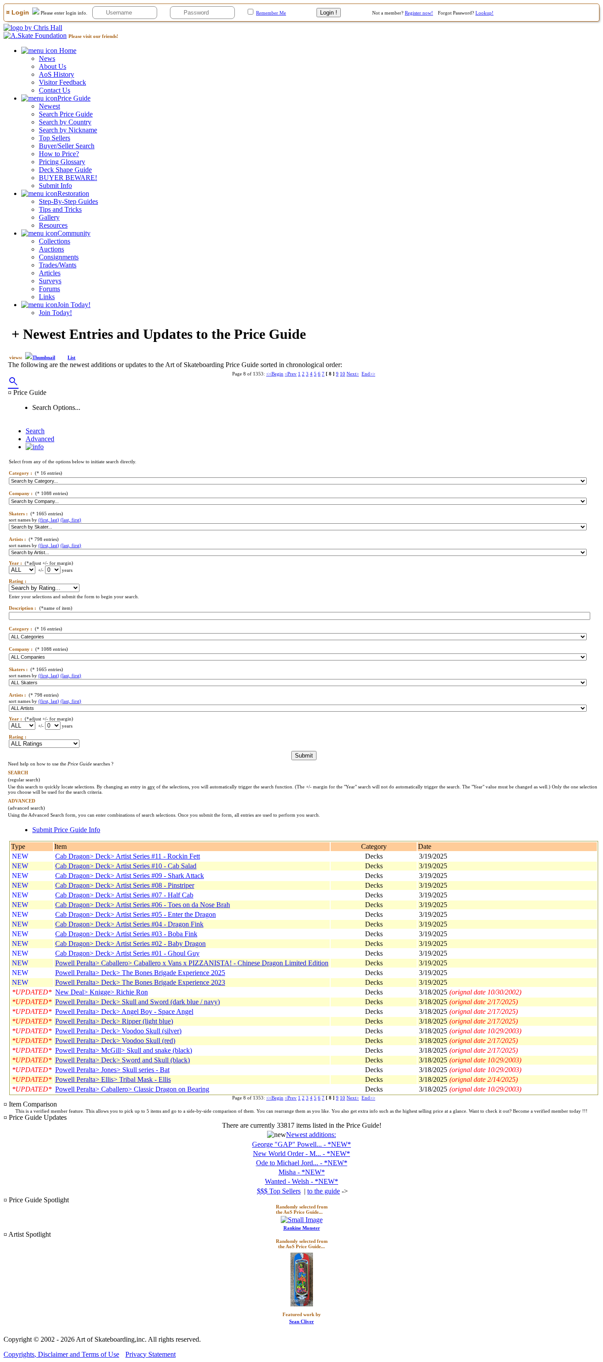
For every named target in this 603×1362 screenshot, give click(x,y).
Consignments (59, 257)
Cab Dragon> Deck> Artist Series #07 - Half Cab (124, 895)
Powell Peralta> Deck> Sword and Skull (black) (122, 1060)
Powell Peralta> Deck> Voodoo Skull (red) (115, 1040)
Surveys (50, 281)
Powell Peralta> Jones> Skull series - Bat (112, 1069)
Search (35, 431)
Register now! (419, 12)
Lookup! (484, 12)
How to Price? (59, 154)
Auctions (51, 249)
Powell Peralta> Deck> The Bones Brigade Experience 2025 (140, 972)
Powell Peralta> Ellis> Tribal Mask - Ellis (113, 1079)
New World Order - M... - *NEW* (301, 1153)
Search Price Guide (66, 114)
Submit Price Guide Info (66, 829)
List (71, 357)
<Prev (291, 373)
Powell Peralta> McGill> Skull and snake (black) (123, 1050)
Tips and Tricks (60, 209)
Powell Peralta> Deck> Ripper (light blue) (114, 1021)
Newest (49, 106)
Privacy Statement (150, 1354)
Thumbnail (43, 357)
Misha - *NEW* (302, 1172)
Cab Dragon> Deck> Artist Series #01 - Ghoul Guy (127, 953)
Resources (53, 225)
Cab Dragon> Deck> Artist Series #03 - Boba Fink (126, 934)
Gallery (49, 217)
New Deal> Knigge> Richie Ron (101, 992)
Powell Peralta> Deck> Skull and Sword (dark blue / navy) (137, 1002)
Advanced (40, 439)
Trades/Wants (57, 265)
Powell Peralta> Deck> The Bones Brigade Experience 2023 (140, 982)
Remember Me (271, 12)
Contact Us (54, 90)
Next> (353, 373)
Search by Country (65, 122)
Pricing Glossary (62, 161)
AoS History (56, 74)
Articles (49, 273)
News (47, 58)
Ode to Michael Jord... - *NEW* (301, 1163)
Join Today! (55, 312)
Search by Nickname (68, 130)
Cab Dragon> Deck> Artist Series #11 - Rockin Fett (127, 856)
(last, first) (70, 519)
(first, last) (48, 519)
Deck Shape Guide (65, 169)
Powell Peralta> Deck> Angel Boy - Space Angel (124, 1011)
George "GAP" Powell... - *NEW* (301, 1144)
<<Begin (274, 373)
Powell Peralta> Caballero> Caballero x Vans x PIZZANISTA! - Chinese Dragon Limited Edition (191, 963)
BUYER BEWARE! (68, 177)
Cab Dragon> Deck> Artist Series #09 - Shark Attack (129, 875)
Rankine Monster (301, 1228)
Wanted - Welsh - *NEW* (301, 1181)
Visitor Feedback (62, 82)
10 (342, 373)
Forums (49, 289)
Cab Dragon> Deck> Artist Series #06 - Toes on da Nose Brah (142, 904)
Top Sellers (54, 138)
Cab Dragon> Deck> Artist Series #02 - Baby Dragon (130, 943)
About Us (52, 66)
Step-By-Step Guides (68, 201)
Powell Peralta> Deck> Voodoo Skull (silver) (118, 1031)
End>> (368, 373)
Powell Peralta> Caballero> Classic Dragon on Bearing (132, 1089)
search (13, 381)
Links (47, 296)
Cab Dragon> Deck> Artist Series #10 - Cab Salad (125, 866)
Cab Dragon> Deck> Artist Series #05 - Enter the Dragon (135, 914)
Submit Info (55, 185)
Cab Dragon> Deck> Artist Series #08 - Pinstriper (124, 885)
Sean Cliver (301, 1321)
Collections (54, 241)
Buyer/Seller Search (66, 146)
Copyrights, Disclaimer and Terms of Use (61, 1354)
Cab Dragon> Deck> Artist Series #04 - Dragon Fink (129, 924)
